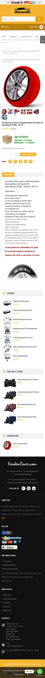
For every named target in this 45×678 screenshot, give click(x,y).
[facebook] (23, 488)
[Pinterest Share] (31, 161)
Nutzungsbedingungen (10, 569)
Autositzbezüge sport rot (25, 404)
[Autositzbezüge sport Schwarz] (9, 395)
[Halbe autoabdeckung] (7, 302)
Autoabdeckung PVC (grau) (23, 338)
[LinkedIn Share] (26, 161)
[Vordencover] (22, 10)
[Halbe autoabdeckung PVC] (7, 312)
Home (4, 36)
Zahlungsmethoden (9, 565)
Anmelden (6, 607)
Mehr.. (4, 518)
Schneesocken (26, 36)
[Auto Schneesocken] (7, 445)
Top (42, 41)
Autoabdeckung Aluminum (22, 319)
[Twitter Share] (20, 161)
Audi (37, 36)
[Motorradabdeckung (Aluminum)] (7, 348)
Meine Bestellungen (9, 599)
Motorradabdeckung (20, 356)
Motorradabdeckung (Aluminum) (25, 347)
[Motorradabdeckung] (7, 357)
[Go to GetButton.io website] (39, 675)
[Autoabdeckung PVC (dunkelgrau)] (7, 330)
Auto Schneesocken (20, 444)
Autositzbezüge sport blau (25, 417)
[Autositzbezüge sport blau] (9, 420)
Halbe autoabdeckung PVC (22, 310)
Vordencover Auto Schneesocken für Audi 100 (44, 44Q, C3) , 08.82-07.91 (21, 61)
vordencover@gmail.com (14, 646)
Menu (6, 27)
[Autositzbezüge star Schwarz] (9, 383)
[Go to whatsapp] (39, 671)
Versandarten (7, 561)
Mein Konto (7, 595)
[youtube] (34, 488)
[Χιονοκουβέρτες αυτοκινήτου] (22, 87)
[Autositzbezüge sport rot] (9, 408)
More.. (22, 674)
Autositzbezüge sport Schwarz (27, 392)
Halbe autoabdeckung (21, 301)
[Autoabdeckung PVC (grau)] (7, 339)
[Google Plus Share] (15, 161)
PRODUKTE (13, 36)
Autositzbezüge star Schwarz (26, 379)
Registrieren (7, 610)
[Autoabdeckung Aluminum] (7, 321)
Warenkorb (6, 603)
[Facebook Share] (10, 161)
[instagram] (29, 488)
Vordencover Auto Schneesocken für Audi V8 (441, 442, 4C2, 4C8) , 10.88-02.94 (21, 52)
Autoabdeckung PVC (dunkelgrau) (25, 328)
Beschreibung (8, 174)
